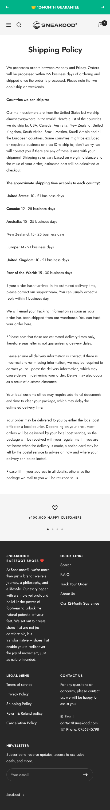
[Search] (19, 24)
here (27, 324)
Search (65, 565)
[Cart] (101, 24)
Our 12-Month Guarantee (79, 603)
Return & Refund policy (24, 713)
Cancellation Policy (21, 723)
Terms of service (19, 684)
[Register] (85, 775)
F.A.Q (64, 574)
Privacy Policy (17, 694)
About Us (67, 593)
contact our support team (37, 292)
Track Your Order (74, 584)
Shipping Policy (19, 703)
